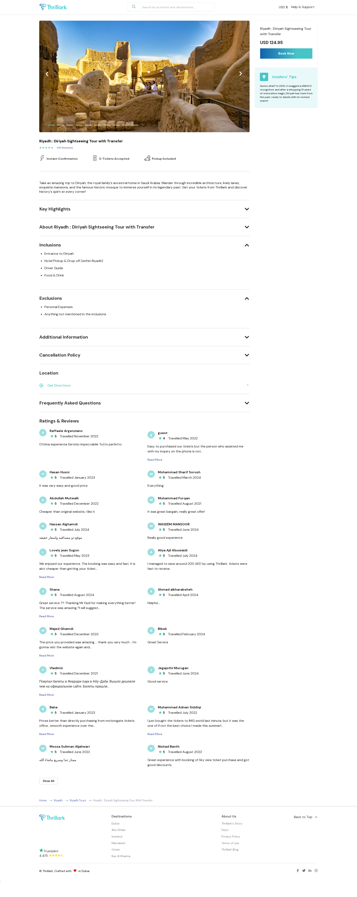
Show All (48, 781)
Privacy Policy (230, 836)
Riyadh (58, 800)
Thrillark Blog (229, 849)
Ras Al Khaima (121, 856)
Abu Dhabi (119, 830)
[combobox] (166, 7)
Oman (116, 849)
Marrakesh (118, 843)
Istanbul (117, 836)
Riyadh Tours (78, 800)
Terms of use (230, 843)
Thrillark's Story (231, 823)
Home (43, 800)
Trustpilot (51, 851)
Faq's (224, 830)
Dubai (115, 823)
